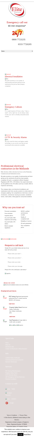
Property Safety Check (11, 373)
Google (12, 403)
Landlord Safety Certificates (12, 358)
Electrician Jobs (9, 346)
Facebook (8, 395)
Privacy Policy (23, 415)
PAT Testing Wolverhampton (12, 371)
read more (12, 303)
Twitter (13, 389)
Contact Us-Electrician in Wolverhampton (16, 348)
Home (7, 342)
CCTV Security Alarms (11, 375)
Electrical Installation (10, 379)
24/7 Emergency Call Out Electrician (15, 377)
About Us (7, 344)
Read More (27, 434)
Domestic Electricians (11, 362)
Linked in (13, 399)
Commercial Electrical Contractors (14, 360)
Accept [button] (20, 434)
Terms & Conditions (12, 415)
